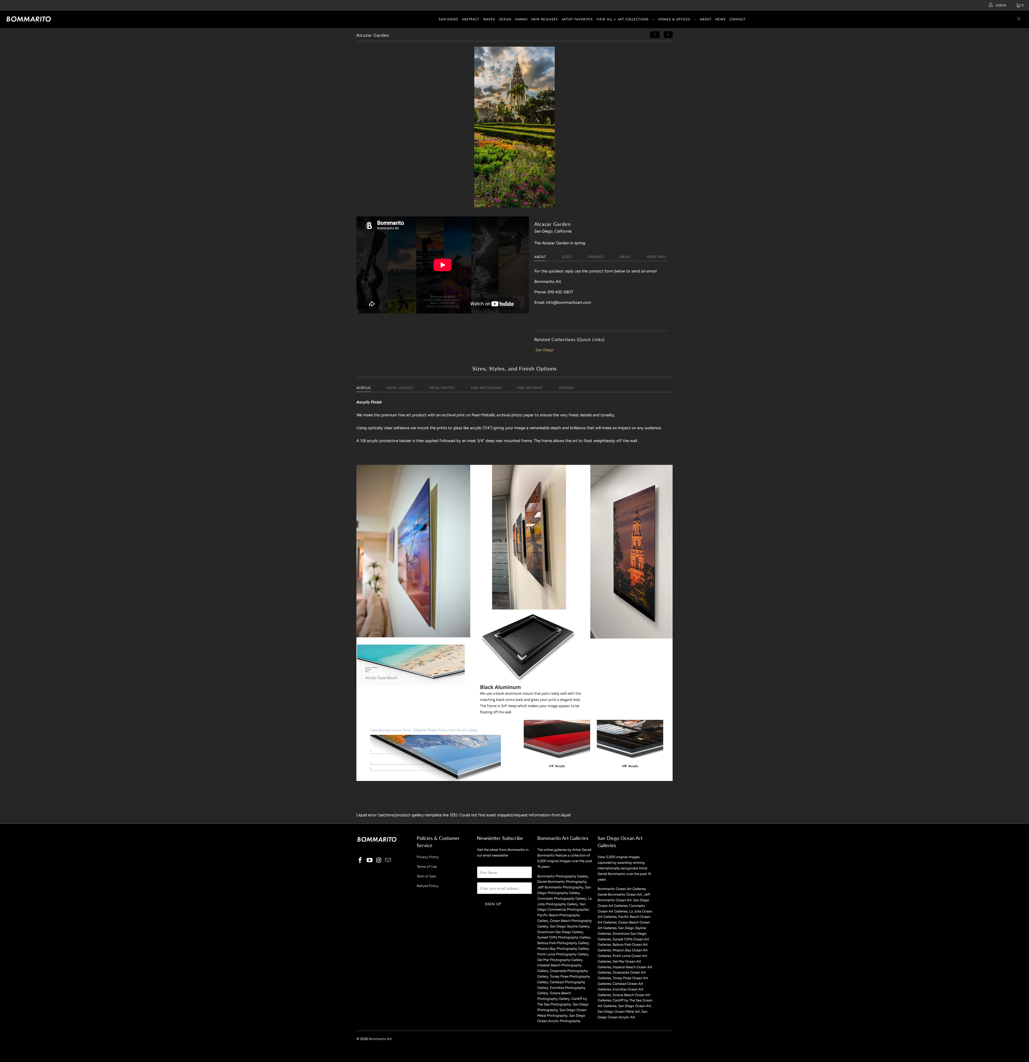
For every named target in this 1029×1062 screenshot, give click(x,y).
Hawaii (521, 19)
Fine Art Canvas (486, 388)
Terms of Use (427, 867)
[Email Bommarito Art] (388, 860)
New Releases (544, 19)
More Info (656, 257)
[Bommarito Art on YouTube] (370, 860)
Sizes (567, 257)
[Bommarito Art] (85, 19)
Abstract (470, 19)
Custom (566, 388)
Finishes (595, 257)
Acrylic (363, 388)
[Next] (668, 34)
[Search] (1019, 19)
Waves (489, 19)
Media (625, 257)
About (705, 19)
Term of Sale (426, 876)
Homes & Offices (674, 19)
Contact (737, 19)
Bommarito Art (380, 1039)
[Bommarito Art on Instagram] (379, 860)
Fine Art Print (530, 388)
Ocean (505, 19)
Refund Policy (427, 886)
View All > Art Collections (622, 19)
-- (654, 19)
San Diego (448, 19)
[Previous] (655, 34)
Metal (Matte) (442, 388)
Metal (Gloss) (400, 388)
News (720, 19)
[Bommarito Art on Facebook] (360, 860)
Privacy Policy (428, 857)
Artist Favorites (577, 19)
